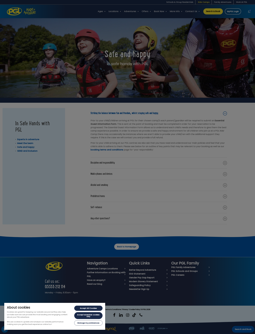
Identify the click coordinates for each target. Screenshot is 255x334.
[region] (54, 316)
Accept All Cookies (88, 308)
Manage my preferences (88, 323)
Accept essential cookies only (88, 315)
